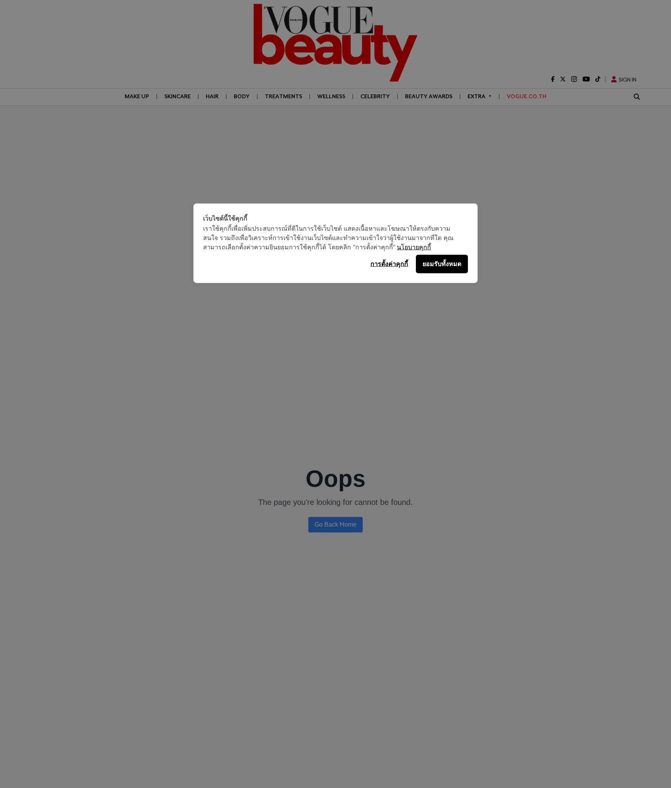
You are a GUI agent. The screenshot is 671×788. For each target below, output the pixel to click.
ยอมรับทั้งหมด (441, 264)
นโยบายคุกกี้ (414, 246)
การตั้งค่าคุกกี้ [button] (389, 264)
